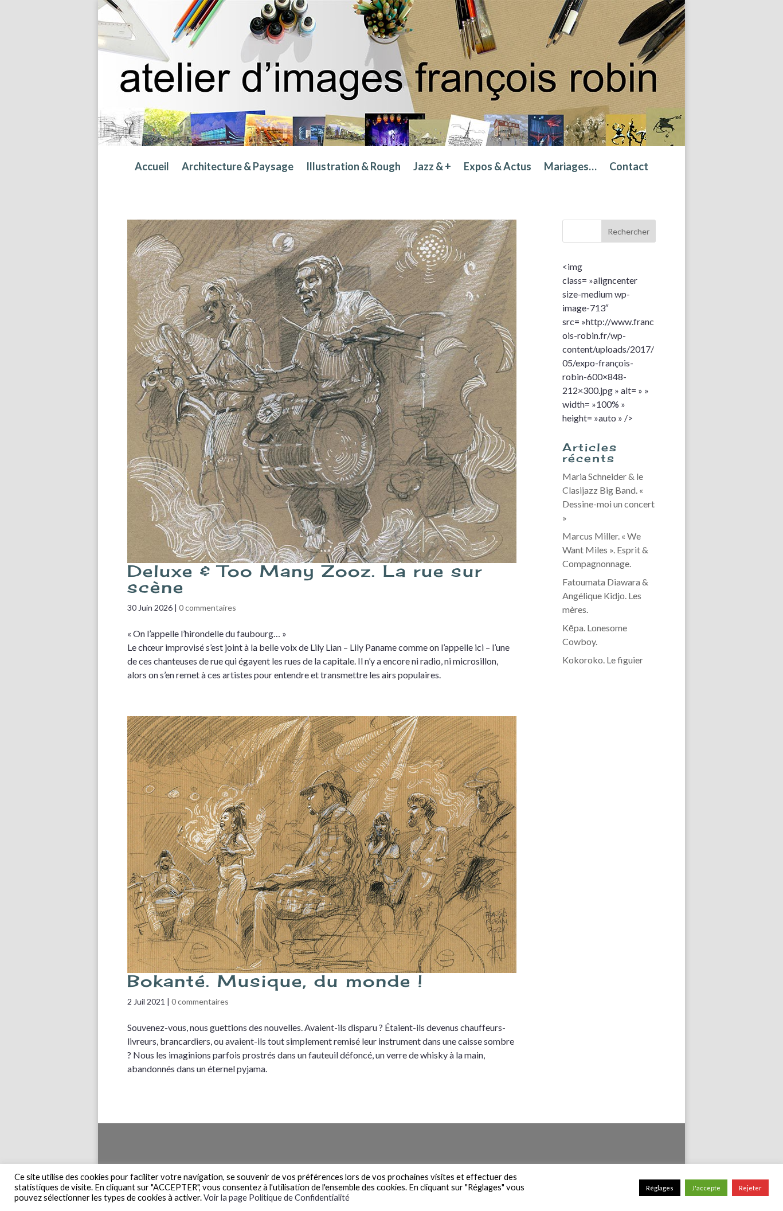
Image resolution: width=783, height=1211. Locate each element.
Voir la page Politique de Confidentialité (276, 1197)
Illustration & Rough (353, 167)
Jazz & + (432, 167)
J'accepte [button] (706, 1188)
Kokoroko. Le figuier (602, 659)
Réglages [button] (660, 1188)
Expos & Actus (497, 167)
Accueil (152, 167)
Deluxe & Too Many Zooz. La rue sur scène (305, 579)
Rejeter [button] (750, 1188)
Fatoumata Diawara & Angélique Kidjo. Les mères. (605, 595)
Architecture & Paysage (237, 167)
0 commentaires (207, 607)
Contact (628, 167)
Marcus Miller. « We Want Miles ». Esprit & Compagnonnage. (605, 549)
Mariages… (570, 167)
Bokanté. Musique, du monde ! (275, 981)
